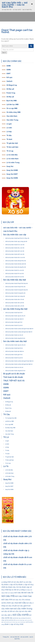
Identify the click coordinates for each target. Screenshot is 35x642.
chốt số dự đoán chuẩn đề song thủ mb (15, 266)
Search (4, 52)
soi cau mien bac (23, 596)
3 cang (4, 582)
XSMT (8, 73)
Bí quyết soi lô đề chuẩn (14, 374)
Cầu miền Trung (12, 120)
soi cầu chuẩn (11, 606)
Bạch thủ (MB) (11, 101)
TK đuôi (9, 139)
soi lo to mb (12, 620)
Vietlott (9, 81)
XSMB (8, 66)
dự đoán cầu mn (12, 587)
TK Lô (6, 437)
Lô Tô (5, 466)
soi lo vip (27, 620)
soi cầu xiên (26, 611)
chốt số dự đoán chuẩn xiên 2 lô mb (17, 545)
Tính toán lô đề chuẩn (13, 377)
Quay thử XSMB (12, 170)
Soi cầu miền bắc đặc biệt (14, 280)
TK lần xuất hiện (12, 147)
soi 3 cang (21, 590)
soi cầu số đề (6, 611)
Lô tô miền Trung (12, 162)
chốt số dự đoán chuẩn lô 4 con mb (17, 566)
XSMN (8, 70)
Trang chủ (6, 637)
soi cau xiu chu (19, 600)
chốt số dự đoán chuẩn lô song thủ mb (15, 292)
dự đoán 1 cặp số (8, 584)
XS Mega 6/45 (11, 85)
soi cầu (22, 602)
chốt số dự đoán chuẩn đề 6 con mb (14, 250)
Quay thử (9, 166)
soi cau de (19, 592)
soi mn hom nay (13, 622)
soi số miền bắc (21, 622)
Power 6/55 (10, 93)
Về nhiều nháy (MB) (13, 112)
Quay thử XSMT (12, 174)
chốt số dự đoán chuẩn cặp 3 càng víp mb (16, 552)
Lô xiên (9, 128)
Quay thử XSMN (12, 178)
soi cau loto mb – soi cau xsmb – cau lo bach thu (14, 4)
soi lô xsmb (6, 622)
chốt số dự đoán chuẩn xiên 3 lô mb (17, 538)
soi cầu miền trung (23, 608)
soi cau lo (28, 592)
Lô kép (9, 131)
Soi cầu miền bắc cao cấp (14, 234)
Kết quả (9, 77)
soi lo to (7, 620)
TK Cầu (6, 414)
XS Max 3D (10, 97)
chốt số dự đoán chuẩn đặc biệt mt (14, 318)
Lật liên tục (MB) (12, 104)
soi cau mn (6, 599)
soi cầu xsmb (21, 614)
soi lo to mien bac (20, 620)
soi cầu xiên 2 (6, 615)
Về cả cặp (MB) (11, 108)
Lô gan (9, 124)
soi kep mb (24, 618)
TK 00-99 (9, 151)
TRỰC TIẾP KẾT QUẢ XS (13, 381)
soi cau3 (27, 590)
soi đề (27, 622)
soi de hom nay (17, 618)
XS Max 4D (10, 89)
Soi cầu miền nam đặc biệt (15, 341)
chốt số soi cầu (13, 582)
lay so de (12, 590)
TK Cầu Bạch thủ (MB (10, 417)
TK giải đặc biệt (12, 143)
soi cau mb (8, 595)
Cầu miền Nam (11, 116)
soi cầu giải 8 (22, 606)
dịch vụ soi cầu (26, 582)
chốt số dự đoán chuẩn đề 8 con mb (17, 559)
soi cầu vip (16, 611)
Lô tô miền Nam (12, 159)
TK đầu (9, 135)
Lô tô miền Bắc (12, 155)
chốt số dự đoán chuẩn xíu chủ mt (14, 334)
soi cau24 (11, 593)
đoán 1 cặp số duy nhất (14, 624)
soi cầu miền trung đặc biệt (15, 309)
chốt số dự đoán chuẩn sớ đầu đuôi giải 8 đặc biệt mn (19, 360)
